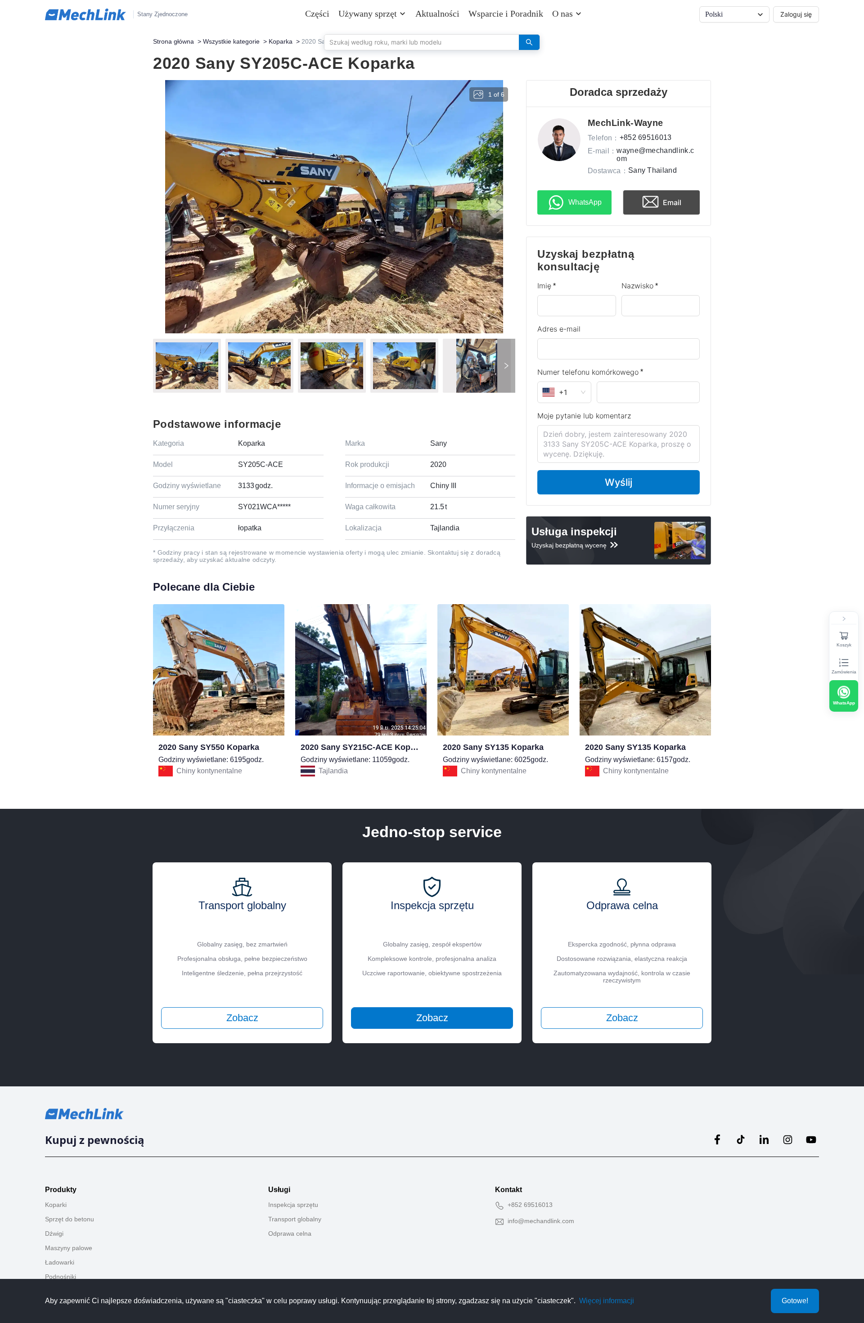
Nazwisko (637, 285)
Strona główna (173, 41)
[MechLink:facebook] (717, 1139)
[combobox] (418, 41)
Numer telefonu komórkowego (588, 372)
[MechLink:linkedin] (764, 1139)
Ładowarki (59, 1262)
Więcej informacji (606, 1301)
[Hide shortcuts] (843, 619)
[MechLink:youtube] (811, 1139)
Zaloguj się (796, 14)
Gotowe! (795, 1301)
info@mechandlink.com (541, 1220)
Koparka (280, 41)
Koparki (56, 1204)
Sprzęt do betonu (69, 1219)
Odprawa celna (289, 1233)
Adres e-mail (558, 328)
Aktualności (437, 13)
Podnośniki (60, 1276)
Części (317, 13)
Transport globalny (294, 1219)
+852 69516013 (530, 1204)
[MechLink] (85, 14)
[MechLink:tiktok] (741, 1139)
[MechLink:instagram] (787, 1139)
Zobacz (242, 1017)
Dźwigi (54, 1233)
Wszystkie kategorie (231, 41)
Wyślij (618, 482)
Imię (544, 285)
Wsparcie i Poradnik (505, 13)
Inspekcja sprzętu (293, 1204)
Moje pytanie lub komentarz (584, 415)
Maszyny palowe (68, 1247)
